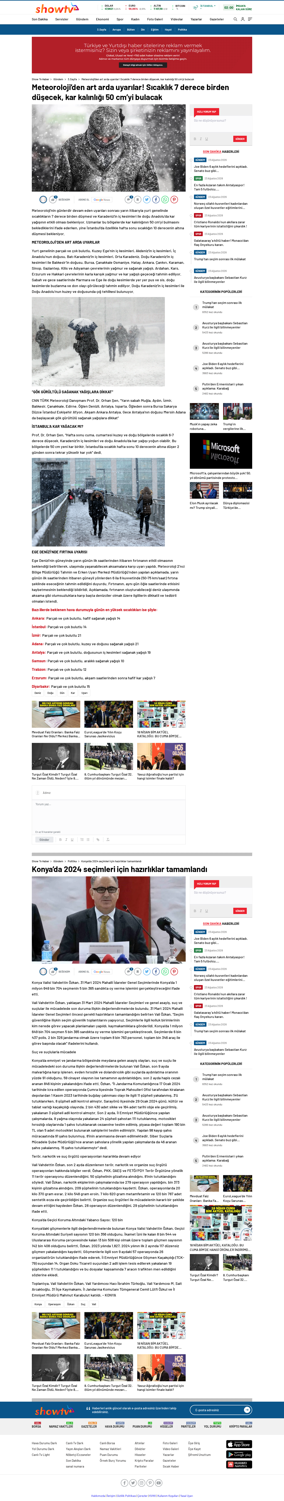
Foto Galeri (155, 19)
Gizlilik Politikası (126, 1495)
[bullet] (88, 839)
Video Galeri (171, 1449)
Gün (62, 692)
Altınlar (140, 1443)
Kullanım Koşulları (168, 1495)
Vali (94, 1304)
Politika (182, 29)
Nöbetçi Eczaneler (78, 1455)
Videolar (177, 19)
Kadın (135, 19)
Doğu (50, 692)
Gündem (82, 19)
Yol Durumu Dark (43, 1449)
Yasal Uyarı (186, 1495)
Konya (38, 1304)
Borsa (36, 1425)
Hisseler (166, 1425)
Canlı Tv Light (41, 1455)
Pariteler (188, 1425)
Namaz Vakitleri (61, 1425)
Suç (83, 1304)
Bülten (131, 29)
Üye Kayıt (194, 1449)
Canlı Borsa (107, 1443)
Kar (73, 692)
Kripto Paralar (240, 1425)
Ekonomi (102, 19)
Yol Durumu (212, 1425)
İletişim (111, 1495)
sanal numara (75, 1466)
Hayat (168, 29)
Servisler (61, 19)
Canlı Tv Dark (74, 1443)
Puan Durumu (142, 1425)
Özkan (70, 1304)
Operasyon (54, 1304)
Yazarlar (196, 19)
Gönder (44, 839)
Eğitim (155, 29)
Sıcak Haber (171, 1466)
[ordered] (82, 839)
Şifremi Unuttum (199, 1455)
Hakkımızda (98, 1495)
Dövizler (140, 1449)
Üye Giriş (194, 1443)
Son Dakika (40, 19)
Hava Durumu (114, 1425)
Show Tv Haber (40, 79)
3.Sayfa (101, 29)
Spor (120, 19)
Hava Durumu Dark (44, 1443)
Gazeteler (217, 19)
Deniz (38, 692)
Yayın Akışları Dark (78, 1449)
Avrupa (116, 29)
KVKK (152, 1495)
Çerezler (143, 1495)
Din (143, 29)
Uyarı (84, 692)
